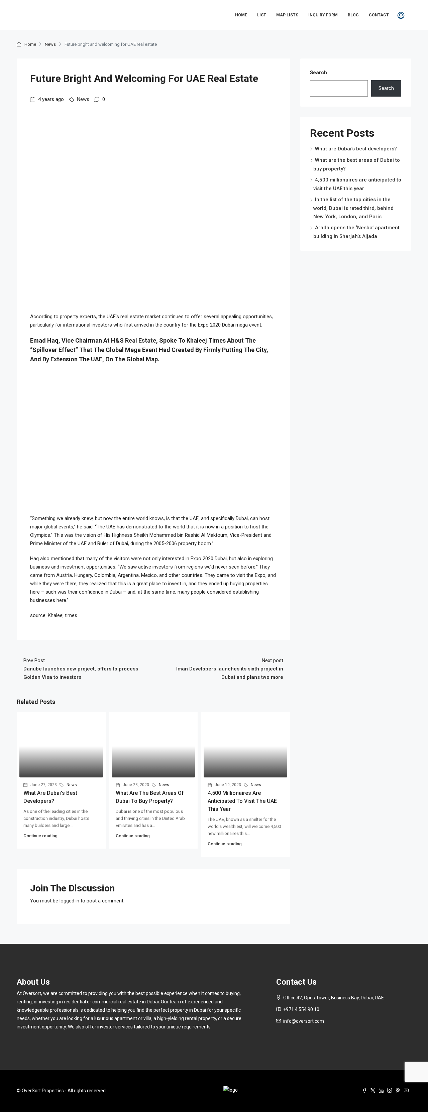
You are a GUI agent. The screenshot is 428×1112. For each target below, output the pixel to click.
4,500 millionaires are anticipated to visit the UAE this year (242, 801)
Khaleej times (62, 615)
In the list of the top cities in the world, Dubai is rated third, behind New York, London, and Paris (353, 208)
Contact (379, 15)
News (50, 44)
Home (241, 15)
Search (318, 73)
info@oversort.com (303, 1021)
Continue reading (40, 835)
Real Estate (140, 340)
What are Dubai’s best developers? (356, 149)
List (261, 15)
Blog (353, 15)
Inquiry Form (323, 15)
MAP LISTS (287, 15)
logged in (69, 901)
